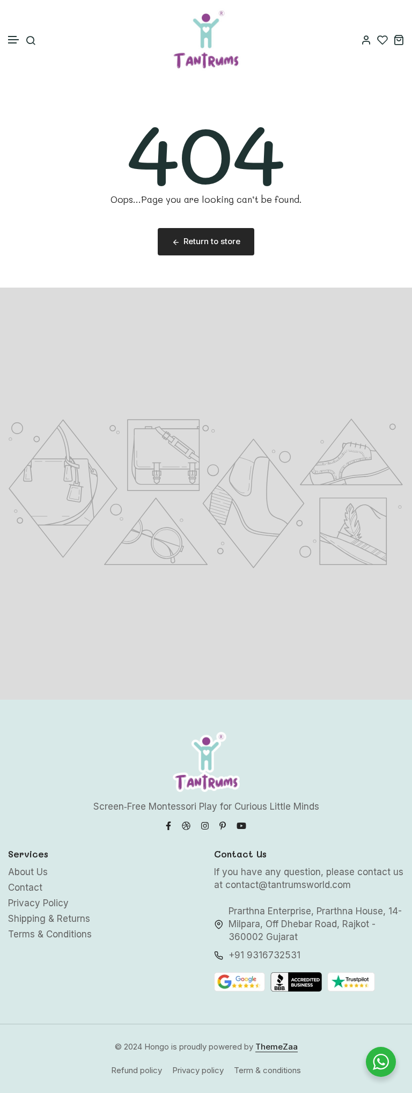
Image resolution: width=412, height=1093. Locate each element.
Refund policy (136, 1070)
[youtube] (241, 824)
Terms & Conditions (50, 934)
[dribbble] (186, 824)
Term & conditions (267, 1070)
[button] (14, 40)
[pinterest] (222, 824)
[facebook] (168, 824)
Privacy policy (198, 1070)
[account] (366, 39)
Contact (25, 887)
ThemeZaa (276, 1046)
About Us (28, 872)
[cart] (398, 39)
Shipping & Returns (49, 918)
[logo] (206, 39)
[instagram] (205, 824)
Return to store (211, 241)
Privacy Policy (38, 903)
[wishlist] (382, 39)
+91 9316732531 (264, 955)
